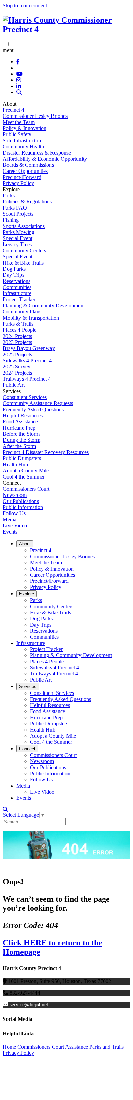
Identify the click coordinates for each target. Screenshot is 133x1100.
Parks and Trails (106, 1047)
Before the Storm (21, 434)
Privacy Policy (18, 183)
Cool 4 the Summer (24, 477)
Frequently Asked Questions (33, 409)
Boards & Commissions (28, 165)
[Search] (19, 92)
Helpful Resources (23, 415)
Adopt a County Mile (26, 470)
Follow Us (14, 513)
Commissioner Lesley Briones (35, 116)
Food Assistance (20, 422)
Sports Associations (24, 226)
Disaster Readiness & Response (37, 153)
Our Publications (21, 501)
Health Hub (15, 464)
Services (27, 686)
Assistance (76, 1047)
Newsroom (15, 495)
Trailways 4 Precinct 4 (27, 379)
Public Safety (17, 134)
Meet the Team (19, 122)
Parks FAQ (15, 208)
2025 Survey (16, 366)
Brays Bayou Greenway (29, 348)
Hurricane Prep (19, 428)
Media (9, 519)
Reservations (16, 281)
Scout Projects (18, 214)
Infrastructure (17, 293)
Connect (27, 748)
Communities (17, 287)
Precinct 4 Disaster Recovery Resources (46, 452)
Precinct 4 (13, 110)
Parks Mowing (18, 232)
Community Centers (24, 250)
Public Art (14, 385)
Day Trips (13, 275)
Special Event (17, 238)
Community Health (23, 146)
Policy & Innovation (24, 128)
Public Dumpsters (22, 458)
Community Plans (22, 311)
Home (9, 1047)
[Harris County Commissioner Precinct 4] (66, 29)
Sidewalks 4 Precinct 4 (27, 360)
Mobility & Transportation (31, 318)
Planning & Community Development (44, 305)
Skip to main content (25, 5)
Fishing (11, 220)
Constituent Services (25, 397)
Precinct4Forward (22, 177)
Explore (26, 593)
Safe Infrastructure (22, 140)
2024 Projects (17, 336)
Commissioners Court (26, 489)
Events (10, 532)
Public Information (23, 507)
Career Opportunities (25, 171)
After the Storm (19, 446)
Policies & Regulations (27, 201)
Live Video (15, 525)
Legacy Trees (17, 244)
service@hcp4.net (29, 1004)
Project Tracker (19, 299)
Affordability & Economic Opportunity (45, 159)
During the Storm (21, 440)
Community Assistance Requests (38, 403)
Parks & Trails (18, 324)
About (25, 543)
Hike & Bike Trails (23, 263)
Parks (9, 195)
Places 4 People (19, 330)
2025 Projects (17, 354)
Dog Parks (14, 269)
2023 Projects (17, 342)
